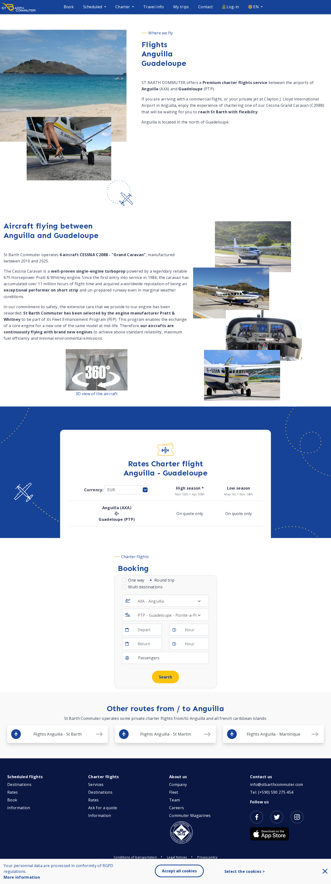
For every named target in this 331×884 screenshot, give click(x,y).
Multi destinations (145, 587)
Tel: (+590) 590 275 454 (271, 792)
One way (136, 580)
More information (22, 877)
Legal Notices (177, 857)
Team (174, 800)
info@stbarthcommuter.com (276, 784)
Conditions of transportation (135, 857)
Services (96, 784)
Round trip (164, 580)
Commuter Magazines (190, 815)
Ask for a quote (102, 807)
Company (178, 784)
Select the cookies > (244, 871)
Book (69, 6)
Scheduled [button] (93, 6)
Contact (205, 6)
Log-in (232, 6)
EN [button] (256, 6)
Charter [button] (123, 6)
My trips (181, 6)
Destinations (19, 784)
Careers (176, 807)
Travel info (153, 6)
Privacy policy (207, 857)
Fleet (173, 792)
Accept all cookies (179, 871)
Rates (12, 792)
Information (18, 807)
